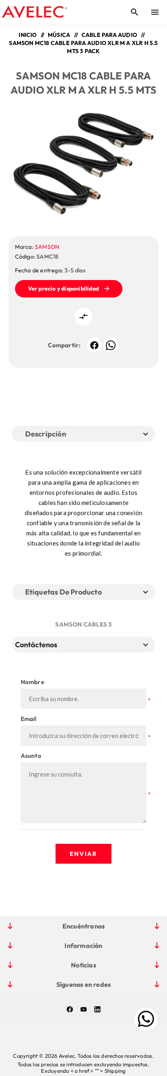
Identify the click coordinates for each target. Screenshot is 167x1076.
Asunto (31, 755)
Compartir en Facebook (94, 345)
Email (29, 719)
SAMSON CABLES (81, 624)
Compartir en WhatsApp (110, 345)
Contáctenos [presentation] (36, 644)
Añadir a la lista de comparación (83, 316)
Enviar (83, 854)
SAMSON (47, 246)
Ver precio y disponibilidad (63, 288)
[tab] (37, 644)
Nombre (32, 682)
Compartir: (64, 345)
